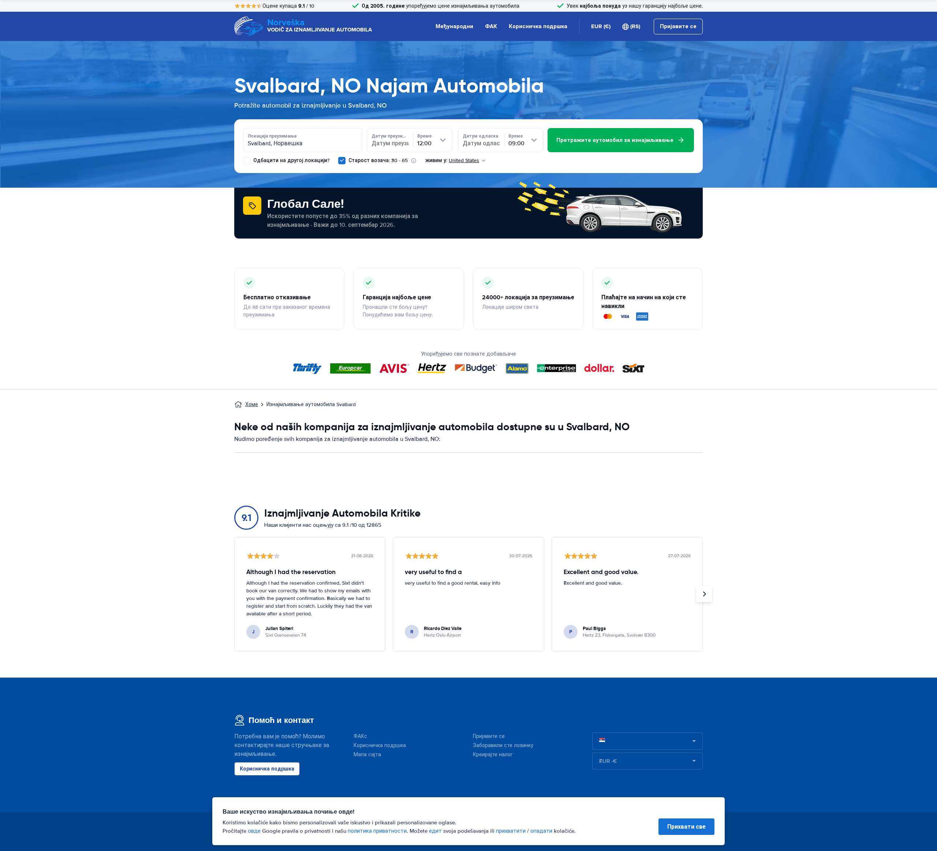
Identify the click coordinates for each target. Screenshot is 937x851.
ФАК (491, 26)
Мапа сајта (367, 754)
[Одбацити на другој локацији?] (246, 160)
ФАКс (360, 736)
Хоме (251, 404)
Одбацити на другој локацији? (290, 160)
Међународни (454, 26)
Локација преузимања (272, 136)
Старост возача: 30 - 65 (378, 160)
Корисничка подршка (538, 26)
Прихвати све (686, 826)
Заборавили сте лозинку (503, 745)
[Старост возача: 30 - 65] (342, 160)
